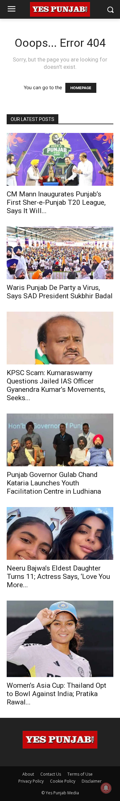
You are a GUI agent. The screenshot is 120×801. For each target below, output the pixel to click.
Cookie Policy (62, 781)
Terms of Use (80, 774)
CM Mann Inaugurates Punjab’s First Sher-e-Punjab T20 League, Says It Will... (56, 202)
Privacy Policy (31, 781)
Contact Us (50, 774)
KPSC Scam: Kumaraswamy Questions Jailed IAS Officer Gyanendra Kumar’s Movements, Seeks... (56, 385)
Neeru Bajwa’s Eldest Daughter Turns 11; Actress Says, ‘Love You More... (58, 576)
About (28, 774)
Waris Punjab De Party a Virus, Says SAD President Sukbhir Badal (60, 292)
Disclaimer (92, 781)
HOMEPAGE (80, 88)
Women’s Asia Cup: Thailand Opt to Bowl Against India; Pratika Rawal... (56, 693)
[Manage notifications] (106, 788)
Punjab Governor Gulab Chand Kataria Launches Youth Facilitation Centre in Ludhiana (54, 483)
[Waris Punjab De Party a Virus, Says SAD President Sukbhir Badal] (60, 252)
